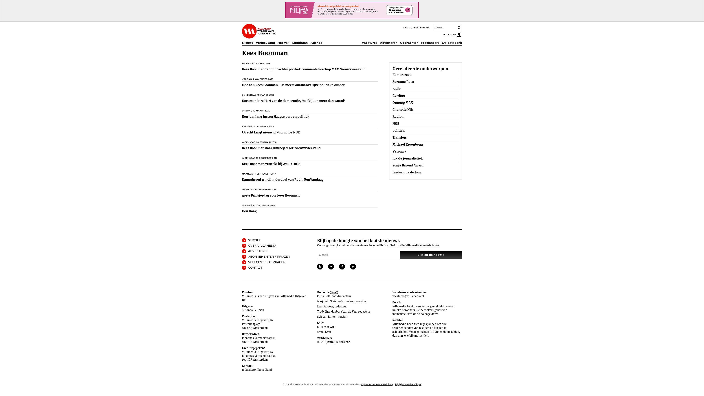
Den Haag (249, 211)
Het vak (283, 43)
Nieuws (247, 43)
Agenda (316, 43)
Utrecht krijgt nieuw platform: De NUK (271, 132)
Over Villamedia (262, 245)
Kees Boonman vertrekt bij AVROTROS (271, 164)
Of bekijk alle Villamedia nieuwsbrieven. (413, 245)
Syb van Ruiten (326, 317)
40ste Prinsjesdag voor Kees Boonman (271, 195)
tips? (334, 292)
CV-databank (452, 43)
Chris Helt (323, 296)
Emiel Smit (324, 332)
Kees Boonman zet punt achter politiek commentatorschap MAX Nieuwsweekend (304, 69)
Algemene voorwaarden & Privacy (377, 384)
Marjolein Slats (326, 301)
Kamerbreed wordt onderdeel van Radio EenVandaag (283, 179)
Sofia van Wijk (326, 327)
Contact (255, 267)
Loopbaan (300, 43)
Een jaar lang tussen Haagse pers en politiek (275, 116)
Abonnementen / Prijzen (269, 256)
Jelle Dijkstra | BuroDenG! (333, 342)
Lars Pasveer (325, 306)
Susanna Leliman (253, 310)
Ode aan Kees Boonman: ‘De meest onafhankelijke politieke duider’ (294, 85)
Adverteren (388, 43)
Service (254, 240)
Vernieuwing (265, 43)
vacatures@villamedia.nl (408, 296)
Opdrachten (409, 43)
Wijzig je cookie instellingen (408, 384)
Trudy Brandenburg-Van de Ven (337, 312)
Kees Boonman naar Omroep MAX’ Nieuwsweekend (281, 148)
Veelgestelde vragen (266, 262)
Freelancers (430, 43)
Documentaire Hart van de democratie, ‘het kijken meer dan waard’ (293, 101)
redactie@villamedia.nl (257, 370)
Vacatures (369, 43)
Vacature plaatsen (416, 27)
